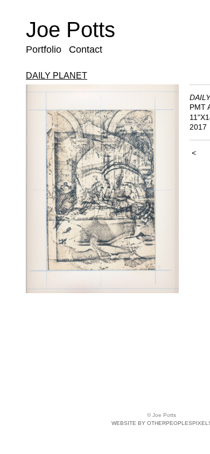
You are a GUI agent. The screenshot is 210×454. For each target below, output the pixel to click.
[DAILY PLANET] (102, 189)
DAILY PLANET (56, 75)
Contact (85, 49)
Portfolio (43, 49)
